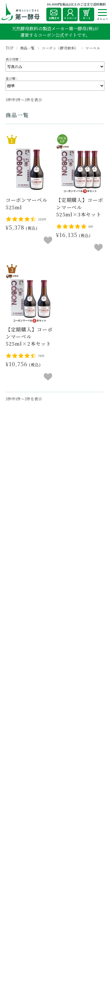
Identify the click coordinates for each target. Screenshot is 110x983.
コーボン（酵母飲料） (60, 47)
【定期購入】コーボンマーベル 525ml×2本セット (29, 336)
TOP (9, 47)
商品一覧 (27, 47)
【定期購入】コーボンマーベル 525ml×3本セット (79, 207)
